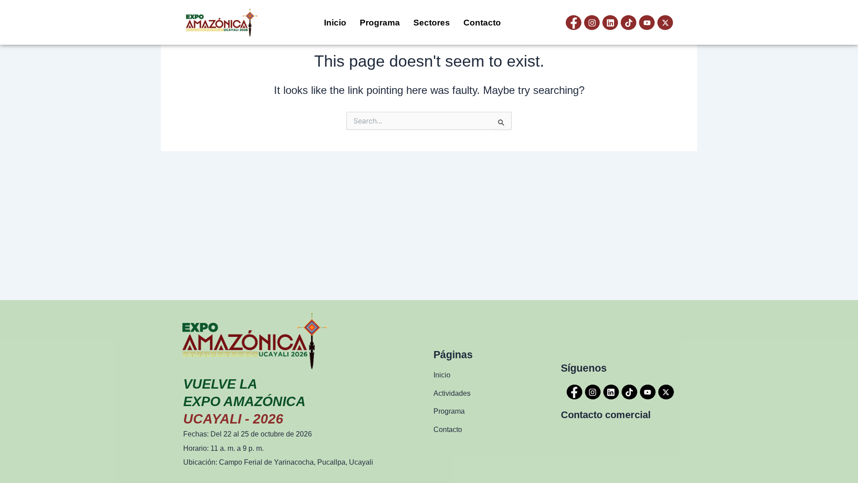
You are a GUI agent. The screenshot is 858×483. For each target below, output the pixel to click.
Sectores (431, 22)
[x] (665, 22)
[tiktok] (628, 22)
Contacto (482, 22)
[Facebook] (573, 22)
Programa (380, 22)
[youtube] (647, 22)
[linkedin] (610, 22)
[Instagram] (592, 22)
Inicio (335, 22)
